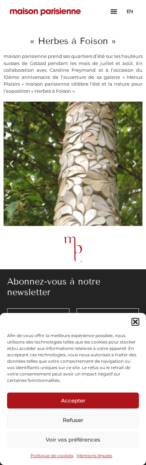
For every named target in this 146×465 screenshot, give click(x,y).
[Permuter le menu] (113, 11)
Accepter (73, 400)
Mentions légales (94, 455)
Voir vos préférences (73, 439)
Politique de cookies (51, 455)
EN (130, 11)
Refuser (73, 420)
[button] (135, 321)
